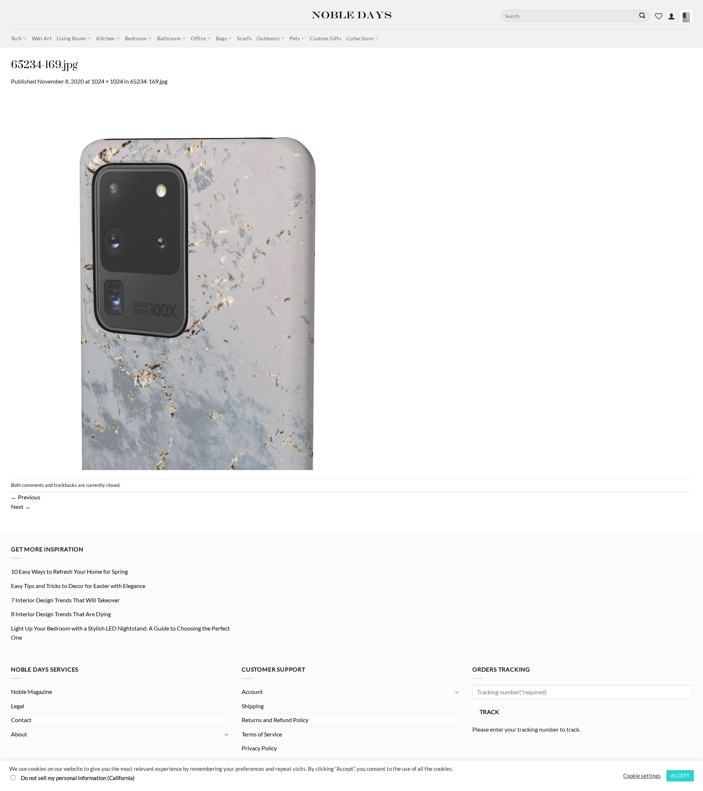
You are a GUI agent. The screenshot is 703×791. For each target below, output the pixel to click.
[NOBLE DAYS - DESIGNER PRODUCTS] (351, 14)
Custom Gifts (325, 38)
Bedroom (136, 38)
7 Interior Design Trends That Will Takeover (65, 599)
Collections (359, 38)
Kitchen (105, 38)
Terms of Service (262, 734)
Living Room (71, 38)
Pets (295, 38)
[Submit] (642, 16)
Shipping (253, 705)
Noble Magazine (31, 691)
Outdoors (268, 38)
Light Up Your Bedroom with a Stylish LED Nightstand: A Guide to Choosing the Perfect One (120, 633)
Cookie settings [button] (642, 776)
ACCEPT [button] (680, 776)
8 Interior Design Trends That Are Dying (61, 613)
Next (20, 506)
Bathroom (169, 38)
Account (252, 691)
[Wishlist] (658, 16)
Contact (21, 719)
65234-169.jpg (148, 81)
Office (198, 38)
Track (489, 712)
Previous (25, 497)
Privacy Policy (259, 747)
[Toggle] (226, 734)
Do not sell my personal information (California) (78, 778)
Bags (221, 38)
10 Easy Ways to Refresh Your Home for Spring (69, 571)
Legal (17, 705)
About (19, 734)
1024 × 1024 (107, 81)
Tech (16, 38)
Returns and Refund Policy (275, 719)
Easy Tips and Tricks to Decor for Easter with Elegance (78, 585)
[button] (671, 16)
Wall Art (42, 38)
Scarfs (244, 38)
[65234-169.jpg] (198, 281)
